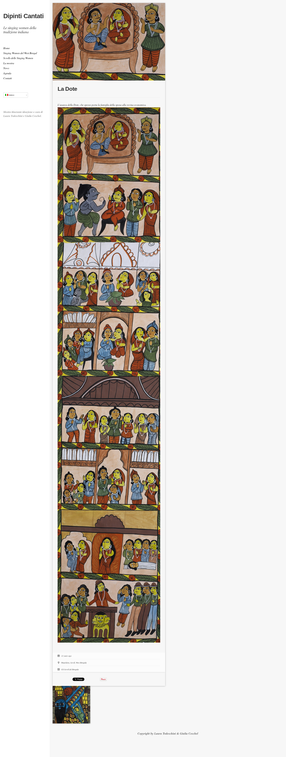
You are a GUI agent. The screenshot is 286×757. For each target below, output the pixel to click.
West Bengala (81, 662)
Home (6, 48)
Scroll (72, 662)
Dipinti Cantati (23, 16)
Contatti (7, 78)
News (6, 68)
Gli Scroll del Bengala (70, 669)
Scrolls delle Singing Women (18, 58)
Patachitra (65, 662)
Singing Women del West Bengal (20, 53)
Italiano (11, 95)
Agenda (7, 73)
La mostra (8, 63)
